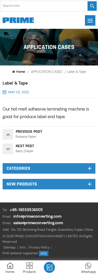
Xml (22, 247)
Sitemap (9, 247)
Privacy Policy (39, 247)
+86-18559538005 (26, 210)
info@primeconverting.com (37, 217)
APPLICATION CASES (46, 72)
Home (20, 72)
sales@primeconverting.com (38, 223)
